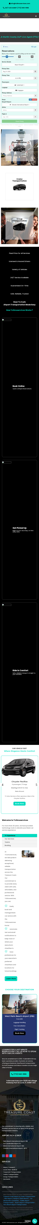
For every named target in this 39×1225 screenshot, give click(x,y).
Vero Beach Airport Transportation (15, 1205)
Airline (4, 107)
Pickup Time (6, 75)
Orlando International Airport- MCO (15, 1148)
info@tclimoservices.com (20, 3)
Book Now (19, 804)
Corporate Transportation (12, 1172)
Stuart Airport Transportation (25, 1202)
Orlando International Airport (20, 105)
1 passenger (20, 85)
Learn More (11, 979)
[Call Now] (34, 1221)
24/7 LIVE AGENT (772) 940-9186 (17, 8)
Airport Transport (9, 1167)
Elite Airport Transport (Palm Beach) (16, 1198)
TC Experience (10, 836)
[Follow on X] (10, 1155)
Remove (34, 99)
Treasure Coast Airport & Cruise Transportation (19, 1196)
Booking (8, 845)
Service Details (6, 62)
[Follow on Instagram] (7, 1155)
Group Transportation (10, 1177)
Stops (4, 99)
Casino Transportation (10, 1174)
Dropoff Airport (6, 102)
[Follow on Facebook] (3, 1155)
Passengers (5, 82)
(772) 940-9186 (20, 1074)
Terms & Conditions (28, 125)
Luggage (4, 87)
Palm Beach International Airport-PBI (15, 1141)
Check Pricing (19, 121)
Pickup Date (5, 68)
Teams (7, 842)
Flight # (4, 114)
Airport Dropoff (19, 65)
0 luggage (20, 90)
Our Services (9, 839)
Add (30, 99)
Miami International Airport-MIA (13, 1146)
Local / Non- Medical (10, 1170)
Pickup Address (7, 93)
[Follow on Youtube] (14, 1155)
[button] (2, 784)
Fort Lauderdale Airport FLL (12, 1143)
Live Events (6, 1179)
